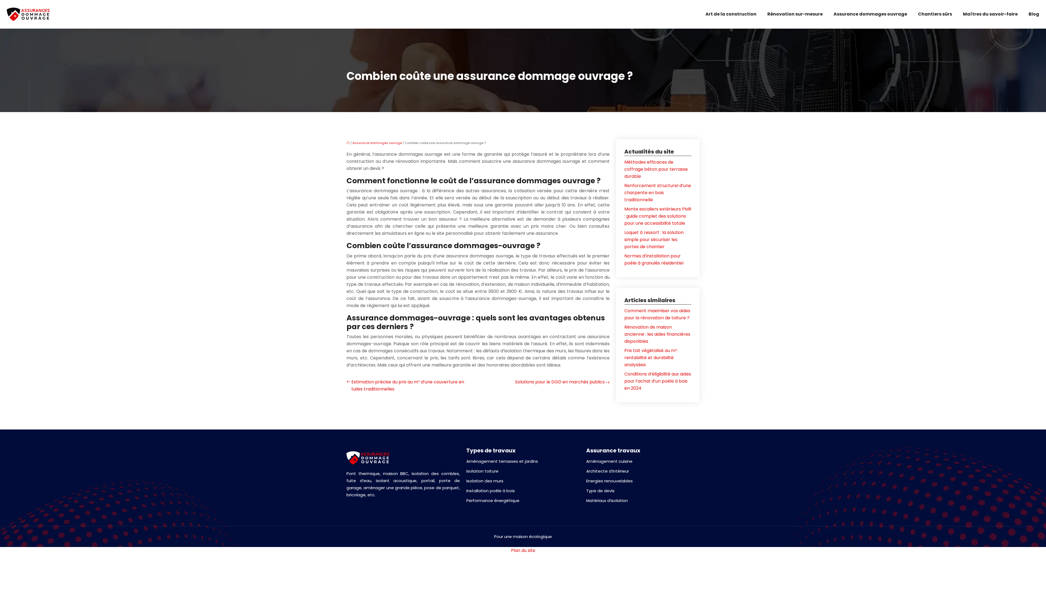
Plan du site (523, 550)
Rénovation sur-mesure (795, 14)
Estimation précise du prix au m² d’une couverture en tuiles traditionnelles (407, 385)
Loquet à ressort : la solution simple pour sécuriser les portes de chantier (654, 239)
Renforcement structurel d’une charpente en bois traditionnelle (657, 192)
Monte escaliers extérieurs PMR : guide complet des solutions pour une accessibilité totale (657, 216)
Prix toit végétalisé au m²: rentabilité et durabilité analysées (651, 357)
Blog (1034, 14)
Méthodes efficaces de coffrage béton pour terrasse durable (656, 169)
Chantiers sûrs (935, 14)
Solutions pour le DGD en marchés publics (560, 382)
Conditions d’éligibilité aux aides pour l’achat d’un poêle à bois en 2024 (657, 381)
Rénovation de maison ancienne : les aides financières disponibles (657, 334)
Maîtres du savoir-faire (990, 14)
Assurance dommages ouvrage (870, 14)
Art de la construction (731, 14)
